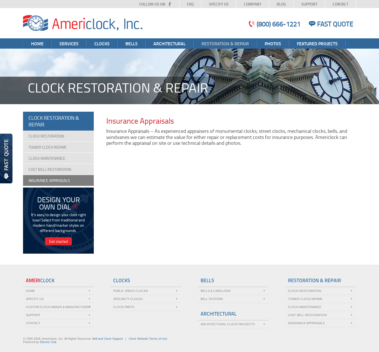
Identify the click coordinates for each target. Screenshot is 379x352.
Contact (340, 4)
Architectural (169, 43)
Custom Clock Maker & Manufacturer (58, 307)
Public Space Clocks (130, 291)
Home (37, 43)
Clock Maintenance (47, 158)
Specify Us (219, 4)
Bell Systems (212, 299)
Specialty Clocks (128, 299)
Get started (58, 241)
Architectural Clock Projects (228, 324)
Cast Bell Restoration (50, 169)
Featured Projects (317, 43)
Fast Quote (335, 23)
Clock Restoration (46, 136)
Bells (131, 43)
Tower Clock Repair (47, 147)
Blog (281, 4)
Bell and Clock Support (107, 338)
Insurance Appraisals (49, 180)
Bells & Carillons (216, 291)
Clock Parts (123, 307)
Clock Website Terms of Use (148, 338)
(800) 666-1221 (278, 23)
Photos (273, 43)
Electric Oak (48, 342)
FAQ (190, 4)
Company (252, 4)
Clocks (102, 43)
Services (69, 43)
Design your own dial (58, 203)
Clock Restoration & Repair (54, 121)
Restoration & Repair (225, 43)
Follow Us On (152, 4)
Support (309, 4)
